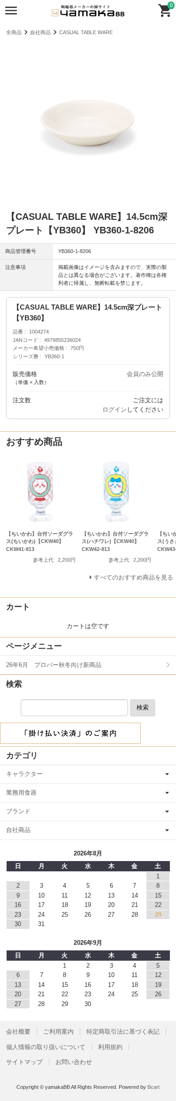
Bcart (153, 1087)
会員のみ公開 (145, 373)
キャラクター (24, 773)
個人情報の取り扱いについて (45, 1046)
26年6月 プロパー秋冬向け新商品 (53, 664)
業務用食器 (21, 792)
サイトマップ (24, 1061)
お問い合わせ (73, 1061)
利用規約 (110, 1046)
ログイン (114, 409)
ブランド (18, 811)
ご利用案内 (58, 1031)
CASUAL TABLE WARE (86, 32)
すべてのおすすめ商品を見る (133, 577)
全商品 (14, 32)
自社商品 (40, 32)
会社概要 (18, 1031)
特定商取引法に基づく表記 (123, 1031)
